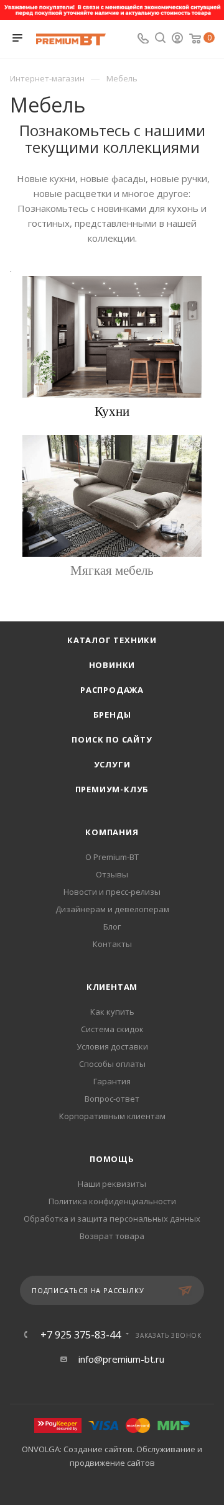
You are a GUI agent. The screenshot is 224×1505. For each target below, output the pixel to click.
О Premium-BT (112, 856)
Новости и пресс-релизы (112, 891)
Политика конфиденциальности (112, 1201)
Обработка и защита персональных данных (112, 1218)
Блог (112, 926)
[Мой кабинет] (177, 39)
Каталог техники (112, 640)
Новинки (112, 664)
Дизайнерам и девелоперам (112, 909)
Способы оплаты (112, 1063)
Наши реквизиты (112, 1183)
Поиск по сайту (112, 739)
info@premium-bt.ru (121, 1359)
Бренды (112, 714)
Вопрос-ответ (112, 1098)
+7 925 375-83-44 (80, 1335)
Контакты (112, 943)
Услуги (112, 764)
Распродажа (112, 689)
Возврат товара (112, 1236)
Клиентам (112, 986)
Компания (111, 832)
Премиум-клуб (112, 789)
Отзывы (112, 874)
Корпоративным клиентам (112, 1116)
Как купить (112, 1011)
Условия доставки (112, 1046)
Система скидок (112, 1029)
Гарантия (112, 1081)
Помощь (112, 1158)
